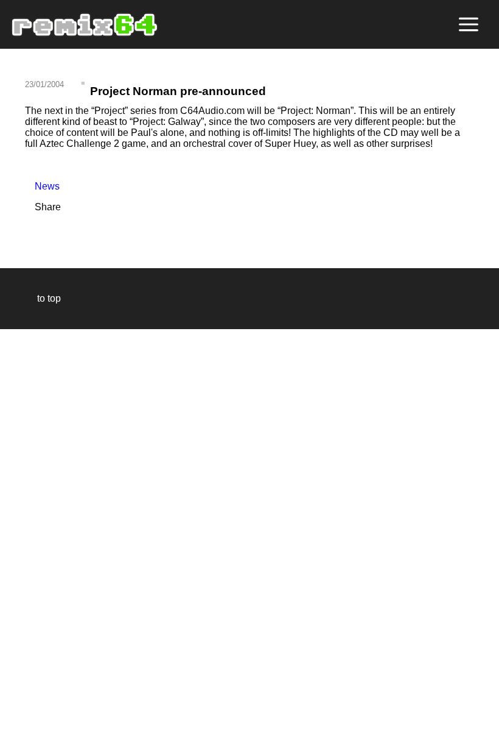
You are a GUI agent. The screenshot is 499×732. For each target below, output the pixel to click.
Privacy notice (16, 720)
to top (43, 298)
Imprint (14, 704)
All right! (13, 685)
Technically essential (24, 529)
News (42, 186)
